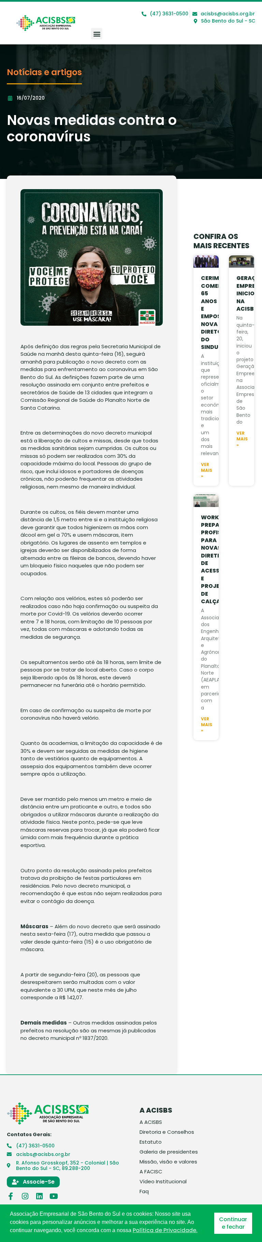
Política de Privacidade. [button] (165, 1230)
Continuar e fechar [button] (233, 1223)
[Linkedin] (39, 1196)
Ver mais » (206, 470)
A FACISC (151, 1171)
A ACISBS (151, 1122)
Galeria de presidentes (169, 1151)
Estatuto (151, 1142)
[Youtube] (53, 1196)
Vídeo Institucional (163, 1181)
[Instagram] (25, 1196)
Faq (144, 1191)
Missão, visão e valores (168, 1161)
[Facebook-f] (10, 1196)
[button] (96, 33)
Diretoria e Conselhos (167, 1132)
